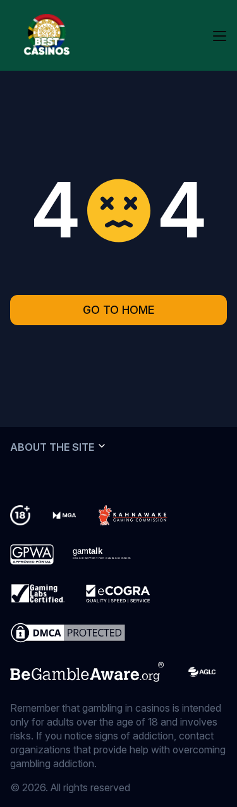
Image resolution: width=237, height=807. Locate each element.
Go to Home (119, 309)
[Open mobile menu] (219, 35)
